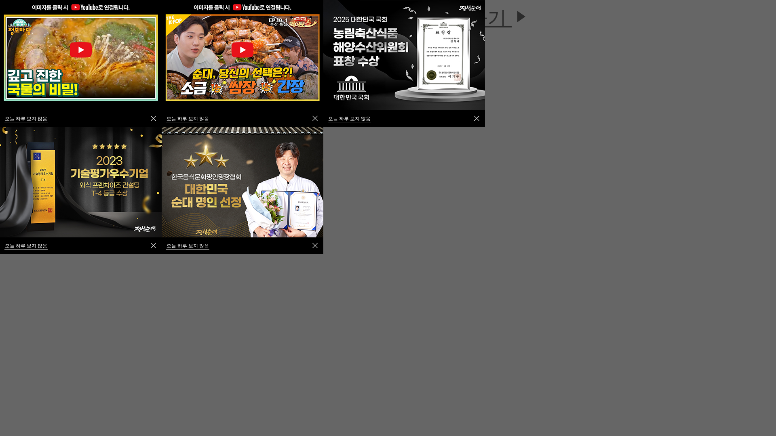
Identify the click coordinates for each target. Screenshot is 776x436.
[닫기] (315, 118)
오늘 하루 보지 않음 (188, 118)
